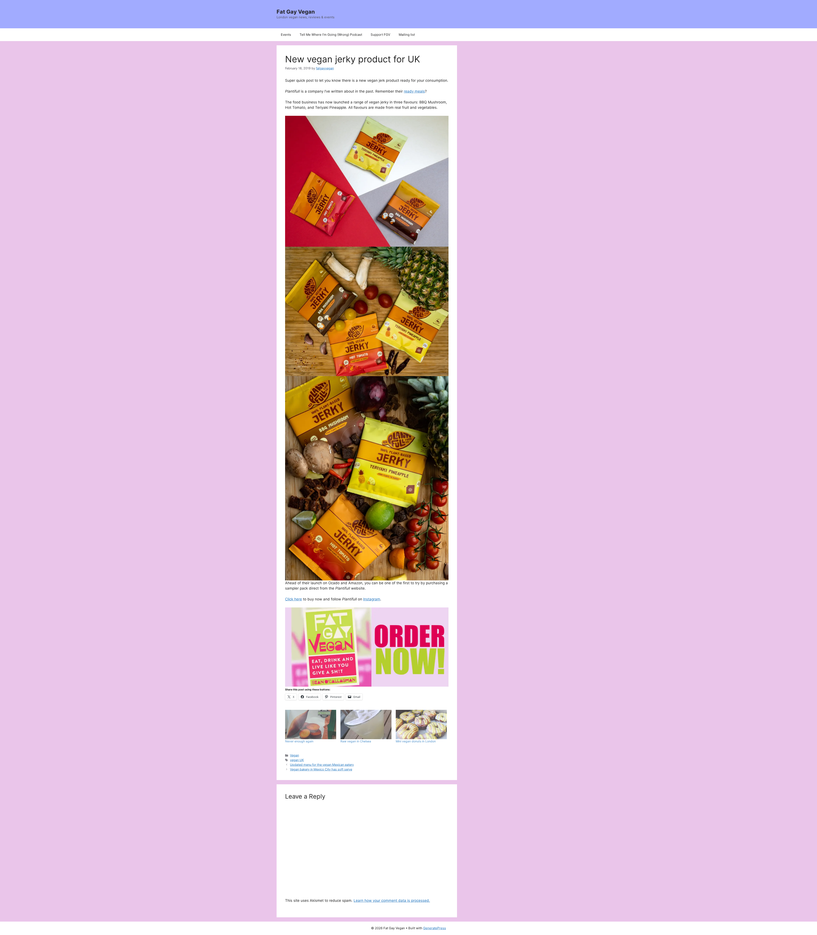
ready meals (414, 91)
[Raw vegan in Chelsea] (365, 724)
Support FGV (380, 35)
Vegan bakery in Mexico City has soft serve (321, 769)
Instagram (371, 599)
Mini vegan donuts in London (416, 741)
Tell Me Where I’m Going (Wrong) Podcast (331, 35)
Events (286, 35)
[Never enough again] (310, 724)
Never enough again (299, 741)
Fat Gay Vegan (296, 12)
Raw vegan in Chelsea (355, 741)
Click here (293, 599)
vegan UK (297, 760)
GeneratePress (434, 928)
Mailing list (407, 35)
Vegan (294, 755)
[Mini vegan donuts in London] (421, 724)
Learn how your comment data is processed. (392, 900)
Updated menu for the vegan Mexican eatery (322, 764)
